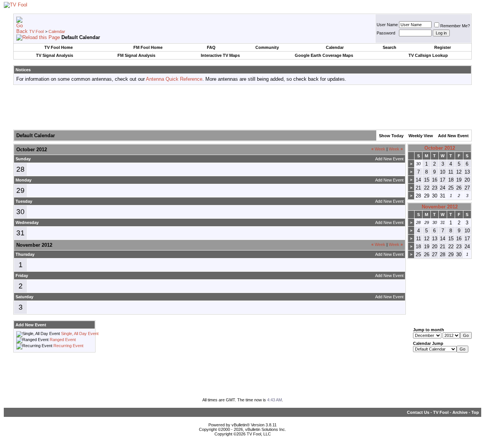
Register (442, 47)
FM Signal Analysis (136, 55)
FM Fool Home (148, 47)
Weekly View (420, 135)
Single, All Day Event (80, 333)
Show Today (391, 135)
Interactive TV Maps (220, 55)
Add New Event (453, 135)
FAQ (211, 47)
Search (389, 47)
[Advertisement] (242, 108)
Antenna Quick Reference (174, 79)
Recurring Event (68, 345)
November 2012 (440, 207)
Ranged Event (63, 339)
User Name (387, 24)
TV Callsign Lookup (428, 55)
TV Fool (36, 31)
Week (378, 149)
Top (475, 412)
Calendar (56, 31)
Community (267, 47)
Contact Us (418, 412)
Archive (460, 412)
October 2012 (439, 148)
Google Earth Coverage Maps (324, 55)
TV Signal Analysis (54, 55)
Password (386, 33)
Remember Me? (455, 25)
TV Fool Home (58, 47)
